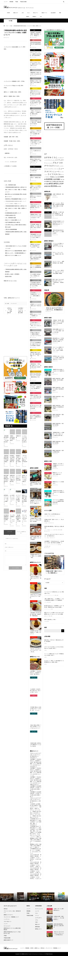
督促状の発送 (8, 276)
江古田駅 (54, 181)
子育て (61, 179)
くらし (55, 157)
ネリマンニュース (53, 171)
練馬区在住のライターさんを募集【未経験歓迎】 (12, 929)
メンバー (6, 1)
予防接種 (52, 176)
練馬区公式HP (58, 183)
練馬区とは (37, 948)
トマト (55, 168)
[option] (7, 897)
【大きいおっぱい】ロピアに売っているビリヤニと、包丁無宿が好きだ (35, 755)
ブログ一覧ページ (7, 921)
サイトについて (7, 925)
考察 (60, 12)
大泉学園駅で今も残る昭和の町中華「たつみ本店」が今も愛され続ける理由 (35, 788)
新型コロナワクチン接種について (13, 255)
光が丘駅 (57, 176)
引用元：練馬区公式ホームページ (12, 297)
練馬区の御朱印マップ (8, 940)
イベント (49, 160)
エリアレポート (38, 917)
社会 (47, 183)
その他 (10, 20)
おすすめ (47, 157)
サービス (56, 166)
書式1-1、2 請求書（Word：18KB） (13, 92)
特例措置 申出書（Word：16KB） (12, 141)
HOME (8, 12)
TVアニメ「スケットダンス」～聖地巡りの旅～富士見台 (35, 811)
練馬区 (51, 183)
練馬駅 (46, 186)
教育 (50, 181)
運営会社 (6, 908)
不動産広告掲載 (23, 1)
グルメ (28, 12)
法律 (57, 181)
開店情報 (54, 186)
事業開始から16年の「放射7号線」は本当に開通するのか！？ (35, 840)
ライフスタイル (54, 174)
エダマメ (53, 160)
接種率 (47, 181)
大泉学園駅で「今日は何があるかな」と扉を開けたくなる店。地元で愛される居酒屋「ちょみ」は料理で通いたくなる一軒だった (35, 762)
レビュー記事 (52, 529)
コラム (45, 544)
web (41, 16)
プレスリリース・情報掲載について (11, 916)
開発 (58, 186)
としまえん (60, 157)
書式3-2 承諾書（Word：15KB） (12, 96)
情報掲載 (11, 1)
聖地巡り (34, 16)
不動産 (16, 1)
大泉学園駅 (56, 179)
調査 (49, 186)
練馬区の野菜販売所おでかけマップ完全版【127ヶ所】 (12, 932)
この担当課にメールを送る (10, 166)
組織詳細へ (7, 153)
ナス (57, 168)
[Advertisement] (51, 8)
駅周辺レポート (38, 928)
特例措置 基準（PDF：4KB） (11, 136)
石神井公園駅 (59, 529)
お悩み (45, 643)
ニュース (45, 595)
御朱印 (27, 16)
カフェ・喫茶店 (47, 529)
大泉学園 (59, 544)
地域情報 (49, 179)
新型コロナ (15, 12)
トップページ (6, 919)
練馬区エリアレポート (8, 914)
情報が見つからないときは (10, 280)
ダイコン (46, 168)
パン (61, 171)
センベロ (48, 544)
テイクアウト (50, 168)
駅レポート (35, 12)
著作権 (31, 948)
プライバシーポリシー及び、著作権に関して (12, 911)
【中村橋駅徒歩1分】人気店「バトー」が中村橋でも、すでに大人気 (35, 850)
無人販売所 (53, 12)
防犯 (60, 186)
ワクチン (47, 176)
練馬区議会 (37, 926)
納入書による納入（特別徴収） (12, 274)
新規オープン (44, 12)
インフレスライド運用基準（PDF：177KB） (14, 81)
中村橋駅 (45, 522)
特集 (56, 529)
